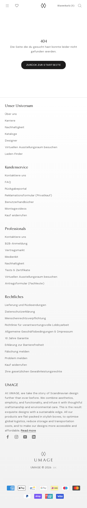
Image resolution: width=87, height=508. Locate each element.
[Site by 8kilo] (54, 468)
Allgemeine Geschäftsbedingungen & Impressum (39, 331)
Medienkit (11, 257)
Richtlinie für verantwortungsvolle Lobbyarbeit (37, 325)
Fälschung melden (17, 351)
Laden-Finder (14, 154)
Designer (11, 140)
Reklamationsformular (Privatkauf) (28, 195)
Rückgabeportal (16, 188)
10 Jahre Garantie (17, 338)
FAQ (8, 182)
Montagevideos (16, 208)
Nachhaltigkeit (14, 127)
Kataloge (11, 134)
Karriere (10, 120)
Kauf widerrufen (16, 215)
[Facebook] (7, 437)
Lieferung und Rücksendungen (25, 305)
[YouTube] (24, 437)
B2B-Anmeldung (16, 243)
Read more (28, 430)
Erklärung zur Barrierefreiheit (24, 345)
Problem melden (16, 358)
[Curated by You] (16, 5)
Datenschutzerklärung (20, 311)
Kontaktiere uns (15, 175)
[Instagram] (16, 437)
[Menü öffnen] (7, 5)
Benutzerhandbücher (19, 202)
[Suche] (79, 5)
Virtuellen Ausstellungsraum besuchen (31, 147)
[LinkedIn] (33, 437)
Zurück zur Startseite (43, 65)
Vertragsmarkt (15, 250)
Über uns (11, 114)
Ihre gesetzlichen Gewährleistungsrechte (33, 371)
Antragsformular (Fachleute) (24, 283)
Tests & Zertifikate (17, 270)
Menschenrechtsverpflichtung (25, 318)
